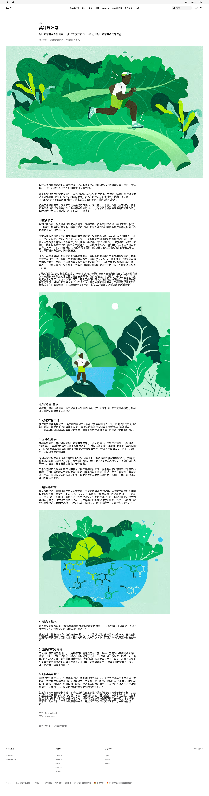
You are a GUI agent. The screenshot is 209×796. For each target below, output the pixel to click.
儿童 (97, 7)
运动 (137, 7)
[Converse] (13, 2)
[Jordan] (7, 2)
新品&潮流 (74, 7)
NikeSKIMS (117, 7)
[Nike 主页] (9, 8)
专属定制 (128, 7)
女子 (90, 7)
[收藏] (196, 8)
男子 (84, 7)
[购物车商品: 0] (201, 8)
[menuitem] (188, 2)
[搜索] (174, 8)
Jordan (105, 7)
